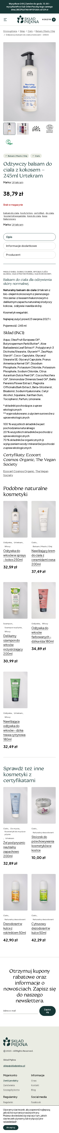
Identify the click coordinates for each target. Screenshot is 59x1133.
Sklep (22, 31)
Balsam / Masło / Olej (45, 31)
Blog (33, 1090)
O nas (34, 1080)
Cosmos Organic (23, 471)
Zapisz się (47, 1010)
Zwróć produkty (10, 1080)
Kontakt (35, 1085)
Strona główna (10, 31)
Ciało (30, 31)
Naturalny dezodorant (43, 832)
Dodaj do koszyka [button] (15, 530)
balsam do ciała (11, 213)
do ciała (50, 213)
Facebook (36, 1102)
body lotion (26, 213)
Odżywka (7, 542)
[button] (5, 20)
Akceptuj (10, 1127)
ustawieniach (10, 1121)
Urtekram (17, 182)
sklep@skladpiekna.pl (14, 1066)
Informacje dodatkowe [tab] (21, 246)
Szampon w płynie (13, 627)
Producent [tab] (13, 254)
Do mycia (14, 828)
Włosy (7, 546)
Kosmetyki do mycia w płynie (15, 832)
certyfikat (39, 213)
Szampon (7, 623)
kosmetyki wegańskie (15, 216)
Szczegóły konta (11, 1090)
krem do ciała (34, 216)
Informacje (37, 1075)
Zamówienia (9, 1085)
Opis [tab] (9, 237)
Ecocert (8, 471)
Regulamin (8, 1102)
